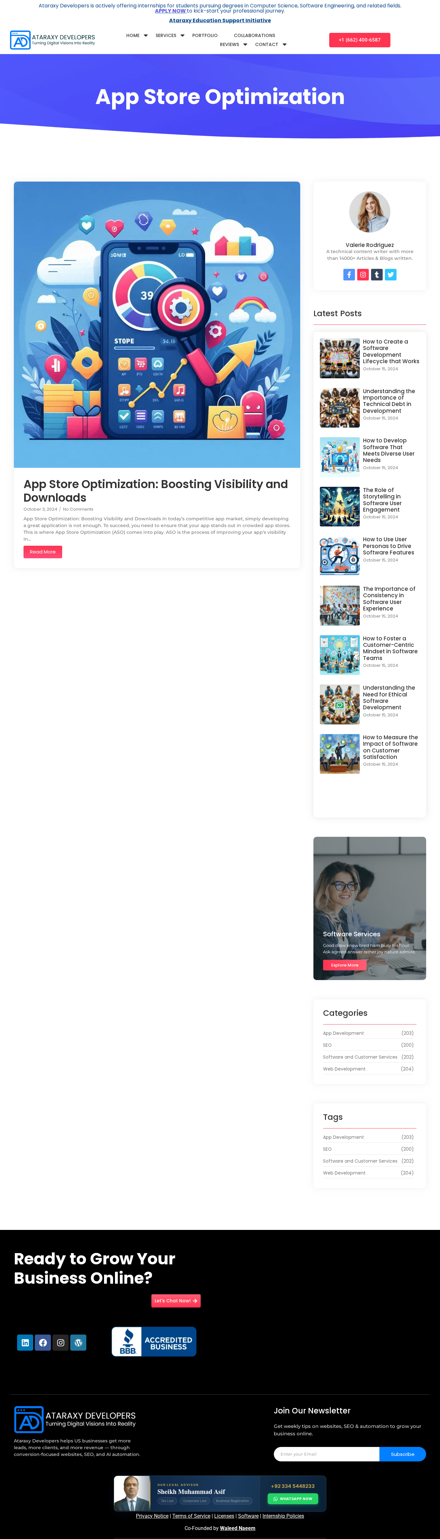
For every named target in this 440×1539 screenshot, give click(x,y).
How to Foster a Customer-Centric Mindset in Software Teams (390, 648)
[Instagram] (61, 1343)
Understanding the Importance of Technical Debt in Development (389, 401)
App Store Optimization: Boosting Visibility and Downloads (156, 491)
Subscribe (403, 1454)
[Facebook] (43, 1343)
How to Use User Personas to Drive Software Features (388, 546)
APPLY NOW (171, 10)
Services (166, 35)
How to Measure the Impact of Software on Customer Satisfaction (390, 747)
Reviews (229, 44)
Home (132, 35)
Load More (369, 804)
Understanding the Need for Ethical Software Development (389, 698)
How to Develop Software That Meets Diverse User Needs (389, 450)
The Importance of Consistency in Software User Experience (389, 599)
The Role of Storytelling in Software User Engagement (382, 500)
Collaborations (254, 35)
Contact (266, 44)
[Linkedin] (25, 1343)
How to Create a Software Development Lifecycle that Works (391, 351)
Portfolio (205, 35)
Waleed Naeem (237, 1528)
